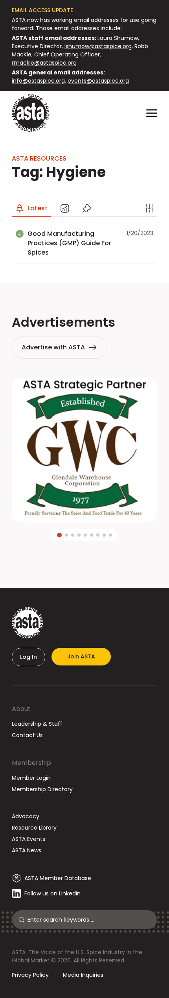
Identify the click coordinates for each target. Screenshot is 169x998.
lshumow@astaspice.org (98, 46)
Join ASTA (81, 656)
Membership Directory (42, 789)
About (21, 708)
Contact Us (27, 735)
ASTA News (26, 850)
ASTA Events (28, 839)
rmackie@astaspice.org (44, 63)
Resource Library (34, 828)
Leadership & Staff (37, 724)
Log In (28, 657)
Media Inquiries (83, 975)
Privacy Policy (30, 975)
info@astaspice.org (38, 81)
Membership (31, 762)
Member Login (31, 778)
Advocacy (25, 816)
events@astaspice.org (98, 81)
